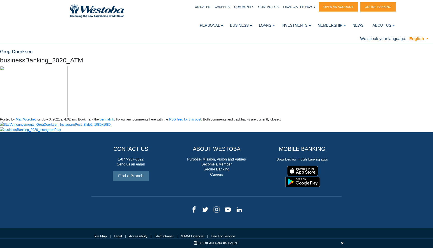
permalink (107, 119)
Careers (222, 7)
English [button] (417, 38)
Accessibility (138, 236)
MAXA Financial (192, 236)
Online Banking (378, 7)
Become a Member (216, 164)
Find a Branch (130, 176)
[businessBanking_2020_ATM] (34, 91)
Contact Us (268, 7)
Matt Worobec (26, 119)
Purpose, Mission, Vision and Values (216, 159)
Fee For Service (223, 236)
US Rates (202, 7)
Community (244, 7)
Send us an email (131, 164)
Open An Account (338, 7)
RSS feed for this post (185, 119)
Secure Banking (216, 169)
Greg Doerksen (16, 51)
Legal (118, 236)
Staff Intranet (164, 236)
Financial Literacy (299, 7)
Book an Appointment (218, 243)
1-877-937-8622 (131, 159)
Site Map (100, 236)
